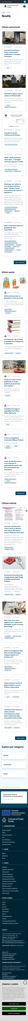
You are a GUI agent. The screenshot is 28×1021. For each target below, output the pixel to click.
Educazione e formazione (8, 879)
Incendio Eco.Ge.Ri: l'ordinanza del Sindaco (12, 134)
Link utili (4, 907)
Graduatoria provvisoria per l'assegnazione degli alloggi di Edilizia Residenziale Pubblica (13, 578)
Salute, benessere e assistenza (9, 888)
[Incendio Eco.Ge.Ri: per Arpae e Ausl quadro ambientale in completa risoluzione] (14, 37)
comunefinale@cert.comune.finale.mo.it (14, 942)
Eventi (3, 904)
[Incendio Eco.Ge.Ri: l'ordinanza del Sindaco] (14, 120)
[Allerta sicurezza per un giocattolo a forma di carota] (14, 283)
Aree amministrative (7, 835)
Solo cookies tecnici (14, 1004)
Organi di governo (6, 830)
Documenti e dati (6, 844)
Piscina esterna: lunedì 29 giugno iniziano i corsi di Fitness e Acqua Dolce (13, 685)
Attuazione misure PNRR (8, 959)
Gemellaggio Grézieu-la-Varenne (10, 923)
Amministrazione (9, 826)
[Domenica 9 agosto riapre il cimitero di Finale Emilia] (14, 81)
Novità (6, 849)
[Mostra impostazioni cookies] (26, 510)
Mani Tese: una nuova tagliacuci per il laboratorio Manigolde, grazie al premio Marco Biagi (13, 623)
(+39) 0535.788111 (12, 937)
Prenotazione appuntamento (9, 954)
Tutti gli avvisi (20, 493)
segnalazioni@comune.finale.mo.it (13, 941)
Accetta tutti (14, 1008)
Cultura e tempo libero (7, 876)
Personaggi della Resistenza (9, 921)
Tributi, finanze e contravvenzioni (10, 891)
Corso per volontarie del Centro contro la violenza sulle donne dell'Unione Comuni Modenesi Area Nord (14, 529)
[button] (24, 6)
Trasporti (4, 918)
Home (3, 12)
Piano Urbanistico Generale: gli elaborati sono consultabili (13, 228)
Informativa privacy (7, 973)
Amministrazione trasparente (11, 962)
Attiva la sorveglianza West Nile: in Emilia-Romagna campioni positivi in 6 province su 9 (13, 654)
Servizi (6, 863)
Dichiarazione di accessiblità (9, 976)
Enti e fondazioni (6, 839)
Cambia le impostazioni (14, 1013)
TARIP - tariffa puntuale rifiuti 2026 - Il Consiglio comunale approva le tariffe (13, 159)
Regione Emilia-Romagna (7, 1)
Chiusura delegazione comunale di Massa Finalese (14, 439)
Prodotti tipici (5, 911)
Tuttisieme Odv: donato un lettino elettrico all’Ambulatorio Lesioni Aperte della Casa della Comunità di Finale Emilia (13, 714)
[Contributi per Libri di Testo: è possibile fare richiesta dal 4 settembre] (14, 326)
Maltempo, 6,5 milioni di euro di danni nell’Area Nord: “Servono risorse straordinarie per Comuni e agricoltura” (13, 188)
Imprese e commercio (7, 883)
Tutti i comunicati (20, 262)
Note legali (4, 974)
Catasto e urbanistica (7, 874)
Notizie (6, 755)
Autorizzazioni (5, 872)
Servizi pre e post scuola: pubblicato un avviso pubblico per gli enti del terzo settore (12, 382)
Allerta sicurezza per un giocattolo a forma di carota (13, 297)
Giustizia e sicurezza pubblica (9, 881)
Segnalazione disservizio (8, 955)
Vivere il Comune (7, 898)
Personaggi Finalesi (7, 916)
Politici (3, 832)
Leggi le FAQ (5, 952)
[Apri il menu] (2, 6)
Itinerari (4, 914)
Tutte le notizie (20, 738)
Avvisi (6, 774)
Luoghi (3, 902)
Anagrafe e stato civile (7, 869)
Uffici (3, 837)
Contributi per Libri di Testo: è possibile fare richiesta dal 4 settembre (13, 341)
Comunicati (7, 764)
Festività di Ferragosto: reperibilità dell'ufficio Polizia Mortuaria (12, 411)
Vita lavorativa (5, 893)
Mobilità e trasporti (6, 886)
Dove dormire (5, 909)
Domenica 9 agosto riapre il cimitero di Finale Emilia (13, 95)
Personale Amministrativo (8, 842)
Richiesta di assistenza (7, 957)
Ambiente (4, 867)
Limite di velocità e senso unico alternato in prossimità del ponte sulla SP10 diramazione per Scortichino (13, 465)
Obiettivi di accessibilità (8, 978)
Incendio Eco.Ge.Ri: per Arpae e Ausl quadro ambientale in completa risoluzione (12, 53)
